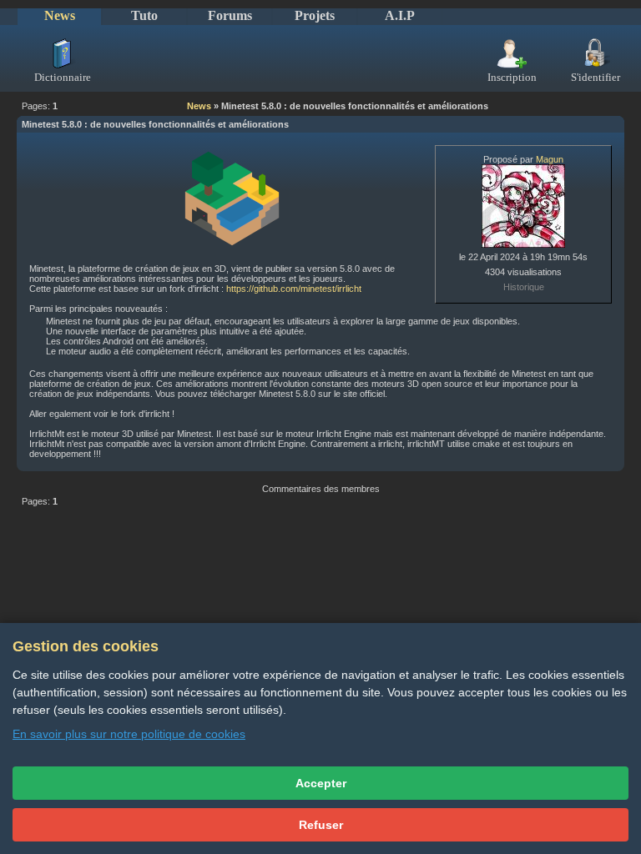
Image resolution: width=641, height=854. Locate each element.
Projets (315, 15)
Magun (549, 159)
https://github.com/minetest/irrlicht (293, 289)
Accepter (320, 783)
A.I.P (400, 15)
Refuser (321, 824)
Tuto (144, 15)
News (59, 15)
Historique (523, 287)
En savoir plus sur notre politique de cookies (129, 734)
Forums (230, 15)
